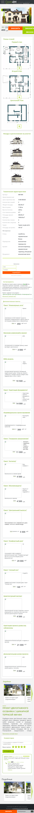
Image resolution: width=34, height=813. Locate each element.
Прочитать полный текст (9, 296)
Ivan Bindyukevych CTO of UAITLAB (20, 808)
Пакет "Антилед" (10, 461)
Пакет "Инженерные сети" (13, 305)
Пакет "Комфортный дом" (13, 541)
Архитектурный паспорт (13, 596)
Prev (4, 15)
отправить (7, 751)
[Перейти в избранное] (31, 4)
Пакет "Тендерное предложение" (16, 439)
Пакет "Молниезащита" (13, 486)
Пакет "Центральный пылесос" (15, 510)
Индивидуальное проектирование (17, 413)
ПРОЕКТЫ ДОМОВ (24, 2)
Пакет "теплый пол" (11, 570)
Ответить (6, 759)
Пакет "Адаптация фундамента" (16, 390)
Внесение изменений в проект (15, 333)
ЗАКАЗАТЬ (15, 28)
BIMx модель (8, 359)
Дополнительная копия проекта (16, 654)
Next (30, 15)
